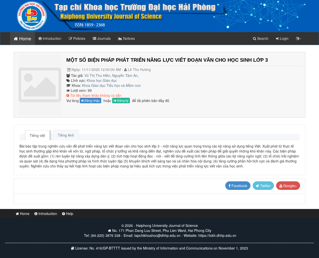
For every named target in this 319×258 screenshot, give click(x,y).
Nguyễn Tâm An (125, 75)
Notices (128, 38)
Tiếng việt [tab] (37, 135)
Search (262, 38)
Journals (103, 38)
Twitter (265, 185)
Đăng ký (122, 100)
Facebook (239, 185)
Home (24, 38)
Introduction (51, 38)
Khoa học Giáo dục (102, 80)
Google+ (289, 185)
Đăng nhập (92, 100)
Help (69, 213)
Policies (78, 38)
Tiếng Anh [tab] (66, 135)
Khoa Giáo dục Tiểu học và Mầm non (111, 85)
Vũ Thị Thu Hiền (97, 75)
